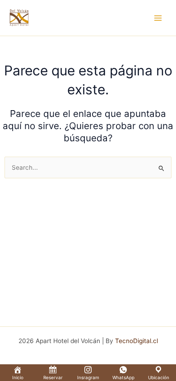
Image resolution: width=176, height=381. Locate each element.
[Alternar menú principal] (158, 18)
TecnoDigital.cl (136, 340)
